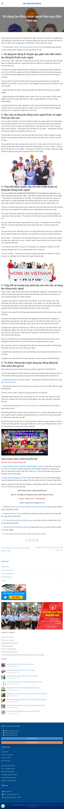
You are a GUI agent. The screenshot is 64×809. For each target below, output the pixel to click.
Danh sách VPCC (6, 758)
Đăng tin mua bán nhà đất (8, 780)
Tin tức (32, 13)
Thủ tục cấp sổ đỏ (7, 570)
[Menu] (2, 3)
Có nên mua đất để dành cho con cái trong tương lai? (23, 711)
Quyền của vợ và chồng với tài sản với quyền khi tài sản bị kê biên (27, 694)
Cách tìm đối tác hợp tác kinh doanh (15, 527)
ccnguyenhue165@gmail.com (34, 503)
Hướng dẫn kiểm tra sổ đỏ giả (13, 513)
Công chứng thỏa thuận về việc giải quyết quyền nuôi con (24, 682)
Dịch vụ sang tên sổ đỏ (7, 768)
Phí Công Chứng (6, 577)
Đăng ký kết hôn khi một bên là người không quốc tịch (23, 688)
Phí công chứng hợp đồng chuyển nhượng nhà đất (20, 520)
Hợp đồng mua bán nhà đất (9, 774)
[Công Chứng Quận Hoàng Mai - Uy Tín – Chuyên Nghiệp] (32, 3)
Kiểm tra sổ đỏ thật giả (7, 771)
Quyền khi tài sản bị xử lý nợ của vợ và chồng (20, 670)
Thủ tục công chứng (7, 573)
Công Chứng (45, 805)
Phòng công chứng (54, 805)
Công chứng (5, 567)
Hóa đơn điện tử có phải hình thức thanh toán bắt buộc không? (24, 534)
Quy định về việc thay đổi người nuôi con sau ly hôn (22, 676)
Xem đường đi (32, 738)
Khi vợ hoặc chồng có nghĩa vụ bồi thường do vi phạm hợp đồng (26, 699)
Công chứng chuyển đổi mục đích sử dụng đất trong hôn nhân (26, 705)
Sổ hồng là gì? (23, 247)
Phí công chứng (33, 742)
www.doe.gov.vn (10, 382)
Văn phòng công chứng (8, 765)
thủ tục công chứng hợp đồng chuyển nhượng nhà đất (29, 507)
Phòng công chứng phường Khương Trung (28, 47)
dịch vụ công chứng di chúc (30, 405)
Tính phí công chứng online (9, 777)
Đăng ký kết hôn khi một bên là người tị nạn (20, 664)
